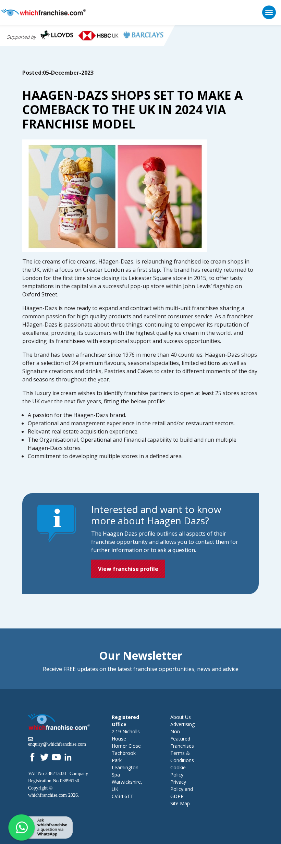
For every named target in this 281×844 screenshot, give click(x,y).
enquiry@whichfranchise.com (57, 744)
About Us (180, 717)
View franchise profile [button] (128, 569)
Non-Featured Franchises (182, 738)
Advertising (182, 724)
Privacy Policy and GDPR (181, 789)
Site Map (180, 803)
